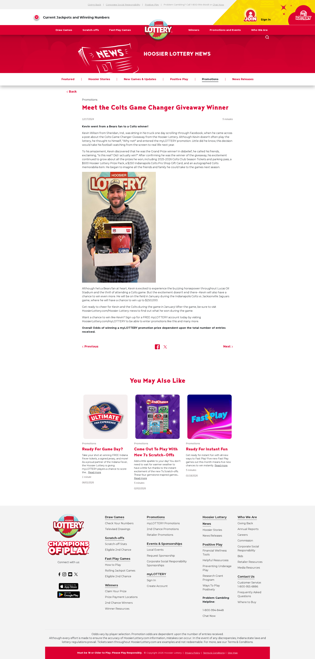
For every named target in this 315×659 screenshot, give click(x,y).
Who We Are (259, 30)
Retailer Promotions (160, 534)
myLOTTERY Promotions (163, 523)
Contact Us (246, 576)
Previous (91, 346)
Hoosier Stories (99, 79)
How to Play (113, 564)
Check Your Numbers (119, 523)
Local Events (155, 549)
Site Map (233, 652)
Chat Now (218, 4)
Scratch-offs (91, 30)
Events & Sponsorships (164, 543)
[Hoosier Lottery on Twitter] (76, 574)
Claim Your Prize (115, 591)
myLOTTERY (156, 574)
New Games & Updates (140, 79)
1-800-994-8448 (213, 610)
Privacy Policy (192, 652)
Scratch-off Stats (116, 544)
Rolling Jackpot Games (120, 570)
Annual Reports (248, 529)
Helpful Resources (215, 560)
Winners (193, 30)
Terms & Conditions (214, 652)
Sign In (266, 19)
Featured (68, 79)
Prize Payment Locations (121, 597)
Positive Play (152, 4)
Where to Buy (247, 602)
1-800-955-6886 (248, 586)
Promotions (210, 79)
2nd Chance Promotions (163, 529)
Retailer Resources (250, 561)
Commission (245, 540)
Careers (243, 534)
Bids (240, 556)
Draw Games (64, 30)
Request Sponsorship (161, 555)
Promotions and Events (225, 30)
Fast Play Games (120, 30)
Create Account (157, 586)
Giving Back (94, 4)
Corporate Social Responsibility (123, 4)
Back (73, 91)
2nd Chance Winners (119, 602)
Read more (94, 472)
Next (227, 346)
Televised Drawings (117, 529)
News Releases (242, 79)
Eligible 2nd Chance (118, 549)
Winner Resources (117, 608)
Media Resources (249, 567)
